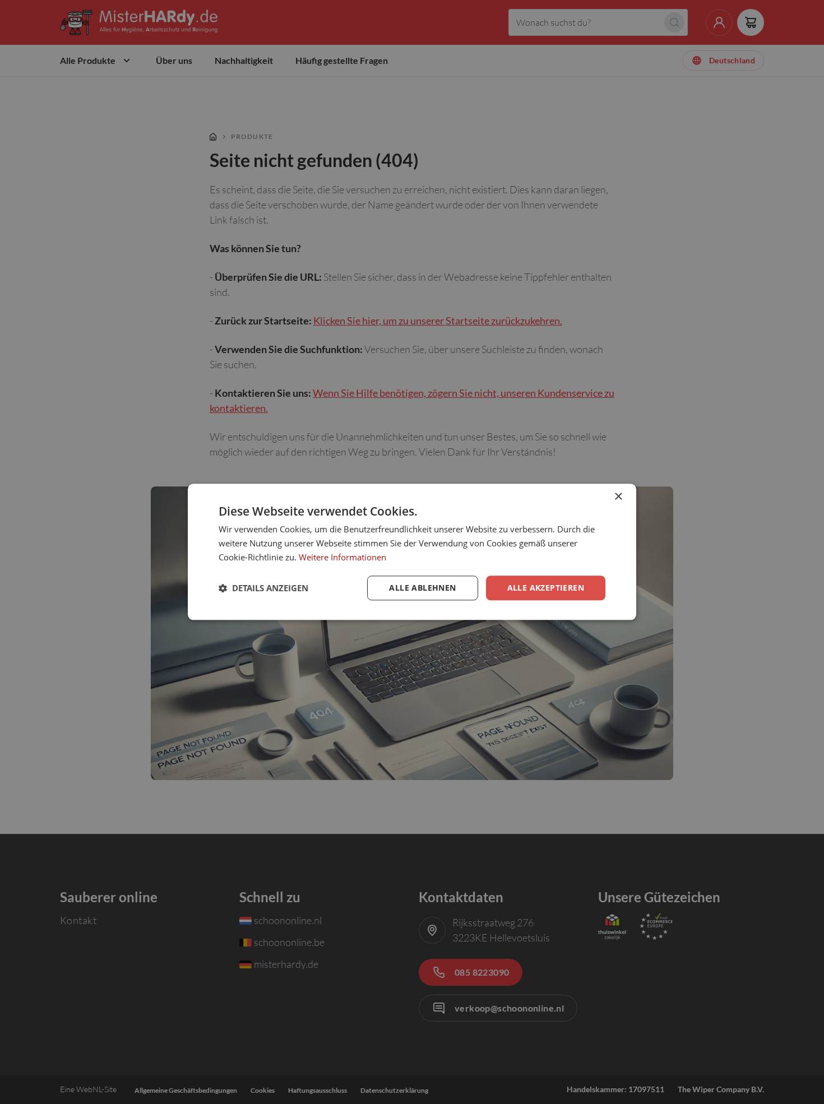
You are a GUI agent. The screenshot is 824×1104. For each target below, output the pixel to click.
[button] (263, 588)
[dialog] (412, 552)
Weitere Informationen (342, 557)
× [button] (618, 497)
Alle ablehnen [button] (422, 587)
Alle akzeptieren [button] (545, 587)
